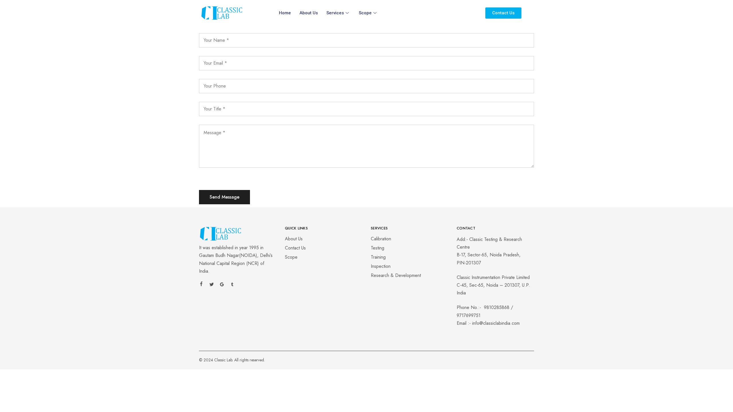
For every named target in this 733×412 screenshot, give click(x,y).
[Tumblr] (232, 285)
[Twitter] (211, 285)
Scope (365, 12)
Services (335, 12)
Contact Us (295, 248)
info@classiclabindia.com (496, 323)
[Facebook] (201, 284)
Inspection (381, 266)
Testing (377, 248)
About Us (308, 12)
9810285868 (496, 307)
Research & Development (396, 275)
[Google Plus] (222, 285)
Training (378, 257)
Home (285, 12)
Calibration (381, 238)
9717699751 (468, 315)
